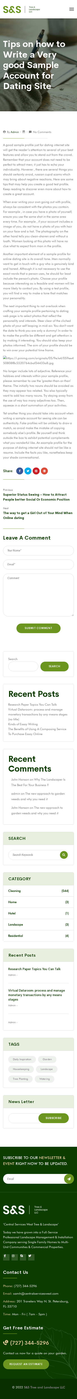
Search (12, 659)
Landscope (38, 924)
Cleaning (38, 891)
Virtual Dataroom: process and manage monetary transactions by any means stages (36, 994)
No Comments (42, 132)
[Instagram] (14, 1257)
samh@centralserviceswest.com (36, 1293)
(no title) (13, 719)
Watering (44, 1078)
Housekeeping (21, 1069)
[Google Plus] (44, 470)
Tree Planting (20, 1078)
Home (38, 902)
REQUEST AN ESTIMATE (26, 1364)
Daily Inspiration (22, 1059)
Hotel (38, 913)
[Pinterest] (36, 470)
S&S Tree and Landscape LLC (44, 1387)
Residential (38, 936)
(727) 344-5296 (25, 1286)
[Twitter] (27, 470)
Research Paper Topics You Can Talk (32, 704)
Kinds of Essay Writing (23, 724)
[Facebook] (19, 470)
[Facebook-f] (6, 1257)
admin (15, 132)
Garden (47, 1059)
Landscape (47, 1069)
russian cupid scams (48, 174)
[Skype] (23, 1257)
